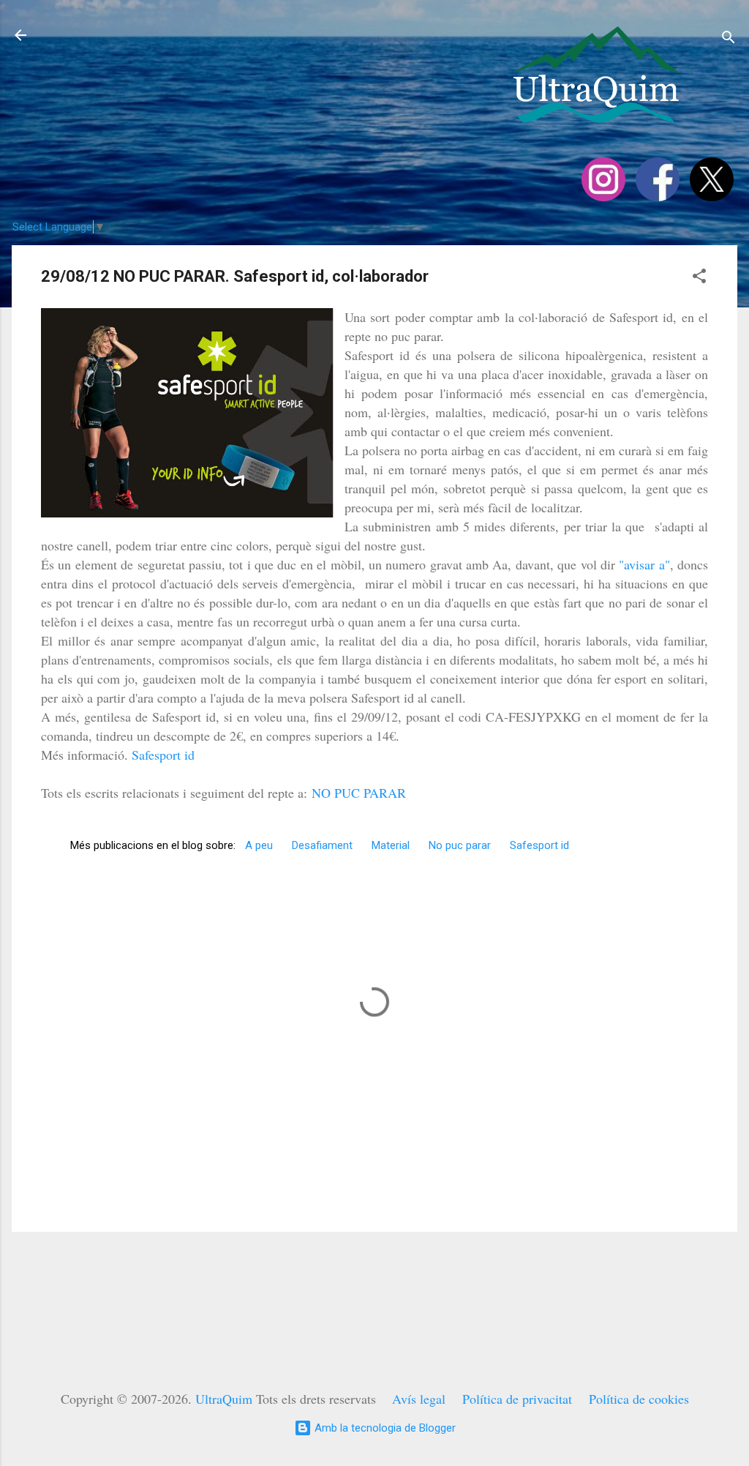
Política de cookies (639, 1398)
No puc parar (460, 845)
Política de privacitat (517, 1398)
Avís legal (418, 1398)
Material (391, 845)
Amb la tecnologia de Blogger (384, 1428)
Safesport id (163, 754)
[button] (699, 278)
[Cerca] (728, 40)
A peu (259, 845)
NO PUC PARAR (359, 792)
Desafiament (322, 845)
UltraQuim (223, 1398)
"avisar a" (644, 564)
